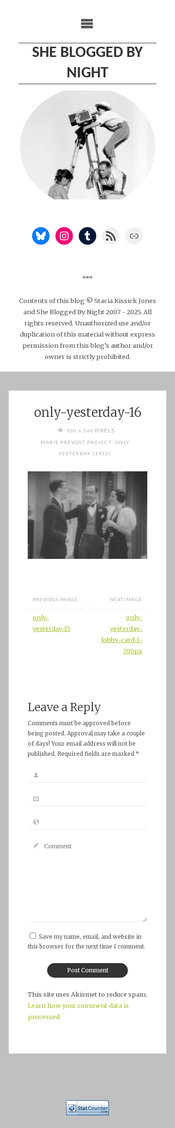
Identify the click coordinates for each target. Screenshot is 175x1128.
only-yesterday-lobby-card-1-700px (121, 634)
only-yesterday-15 (51, 622)
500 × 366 (81, 430)
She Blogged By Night (87, 63)
